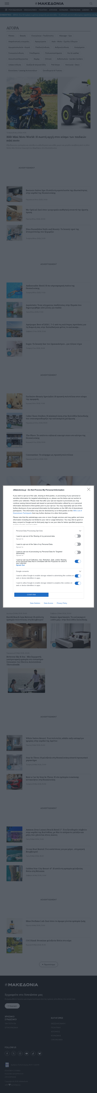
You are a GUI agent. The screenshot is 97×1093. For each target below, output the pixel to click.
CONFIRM (31, 595)
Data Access (48, 603)
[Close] (89, 490)
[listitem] (48, 531)
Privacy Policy (62, 603)
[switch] (78, 536)
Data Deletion (35, 603)
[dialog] (48, 547)
